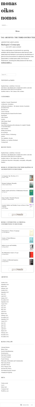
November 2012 (5, 336)
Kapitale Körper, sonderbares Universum (10, 86)
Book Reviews (4, 109)
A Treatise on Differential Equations (10, 260)
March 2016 (4, 286)
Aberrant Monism (5, 347)
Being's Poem (4, 349)
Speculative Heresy (5, 364)
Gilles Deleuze (4, 117)
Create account (4, 383)
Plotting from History (6, 130)
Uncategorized (4, 142)
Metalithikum (4, 123)
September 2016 (5, 284)
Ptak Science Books (5, 362)
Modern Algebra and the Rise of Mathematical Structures (15, 190)
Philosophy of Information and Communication (12, 361)
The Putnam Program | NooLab (8, 370)
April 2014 (3, 311)
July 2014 (3, 305)
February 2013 (4, 332)
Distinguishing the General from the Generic (11, 113)
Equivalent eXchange (6, 355)
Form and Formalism (6, 357)
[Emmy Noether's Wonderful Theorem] (31, 202)
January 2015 (4, 298)
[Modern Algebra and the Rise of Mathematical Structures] (31, 195)
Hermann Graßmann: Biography (9, 183)
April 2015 (3, 296)
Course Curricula (5, 111)
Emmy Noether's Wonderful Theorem (10, 198)
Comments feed (4, 389)
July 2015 (3, 294)
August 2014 (4, 303)
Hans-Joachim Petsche (7, 184)
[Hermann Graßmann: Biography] (31, 187)
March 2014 (4, 313)
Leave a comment (17, 47)
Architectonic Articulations (10, 42)
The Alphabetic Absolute (7, 138)
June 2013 (3, 325)
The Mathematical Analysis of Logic (10, 252)
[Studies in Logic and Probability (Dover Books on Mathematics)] (31, 250)
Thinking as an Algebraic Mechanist (9, 140)
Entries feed (4, 387)
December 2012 (4, 334)
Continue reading (6, 62)
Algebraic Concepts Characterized (9, 102)
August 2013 (4, 321)
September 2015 (5, 292)
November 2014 (5, 300)
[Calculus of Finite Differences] (31, 242)
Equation (3, 162)
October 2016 (4, 282)
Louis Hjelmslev (6, 232)
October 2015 (4, 290)
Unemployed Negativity (6, 372)
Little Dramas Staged (6, 121)
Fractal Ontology (5, 359)
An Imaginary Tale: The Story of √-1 (10, 176)
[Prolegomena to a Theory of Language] (31, 235)
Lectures (3, 119)
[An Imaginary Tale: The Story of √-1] (31, 180)
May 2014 (3, 309)
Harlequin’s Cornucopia (10, 44)
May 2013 (3, 327)
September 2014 (5, 302)
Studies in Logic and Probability (9, 245)
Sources (3, 136)
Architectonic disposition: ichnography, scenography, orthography (16, 160)
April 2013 (3, 329)
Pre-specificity (4, 132)
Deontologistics (4, 353)
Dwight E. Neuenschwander (8, 199)
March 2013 (4, 330)
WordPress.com (4, 391)
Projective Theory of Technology (8, 134)
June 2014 (3, 307)
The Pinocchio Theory (6, 368)
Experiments (4, 115)
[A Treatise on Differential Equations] (31, 264)
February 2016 (4, 288)
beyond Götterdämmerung (7, 351)
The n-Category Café (6, 366)
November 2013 (5, 317)
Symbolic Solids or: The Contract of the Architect (12, 91)
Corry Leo (5, 192)
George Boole (5, 239)
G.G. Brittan (5, 208)
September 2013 (5, 319)
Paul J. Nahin (5, 177)
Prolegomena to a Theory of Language (10, 230)
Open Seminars (4, 128)
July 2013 (3, 323)
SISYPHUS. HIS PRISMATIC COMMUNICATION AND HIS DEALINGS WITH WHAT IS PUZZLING (16, 88)
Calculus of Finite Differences (8, 238)
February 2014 (4, 315)
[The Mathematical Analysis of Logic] (31, 257)
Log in (2, 385)
